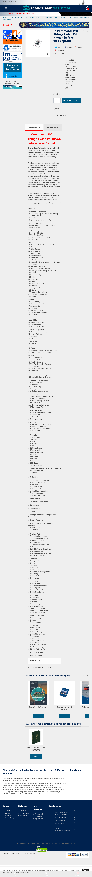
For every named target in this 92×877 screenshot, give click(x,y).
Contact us (8, 811)
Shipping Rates (61, 115)
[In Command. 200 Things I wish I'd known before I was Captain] (38, 56)
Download (53, 127)
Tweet (59, 47)
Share (69, 47)
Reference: (57, 54)
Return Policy (8, 815)
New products (24, 813)
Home (5, 17)
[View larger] (47, 54)
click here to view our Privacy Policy (17, 872)
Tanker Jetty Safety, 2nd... (38, 707)
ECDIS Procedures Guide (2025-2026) (36, 749)
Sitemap (7, 813)
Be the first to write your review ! (40, 667)
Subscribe (13, 76)
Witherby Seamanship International (42, 17)
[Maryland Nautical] (47, 8)
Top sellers (23, 815)
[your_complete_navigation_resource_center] (46, 24)
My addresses (39, 819)
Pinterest (60, 50)
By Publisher (25, 17)
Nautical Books (14, 17)
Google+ (80, 47)
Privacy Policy (9, 818)
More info (34, 127)
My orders (38, 816)
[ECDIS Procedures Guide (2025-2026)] (36, 737)
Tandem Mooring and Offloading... (64, 708)
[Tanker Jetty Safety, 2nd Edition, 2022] (38, 693)
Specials (23, 811)
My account (39, 814)
